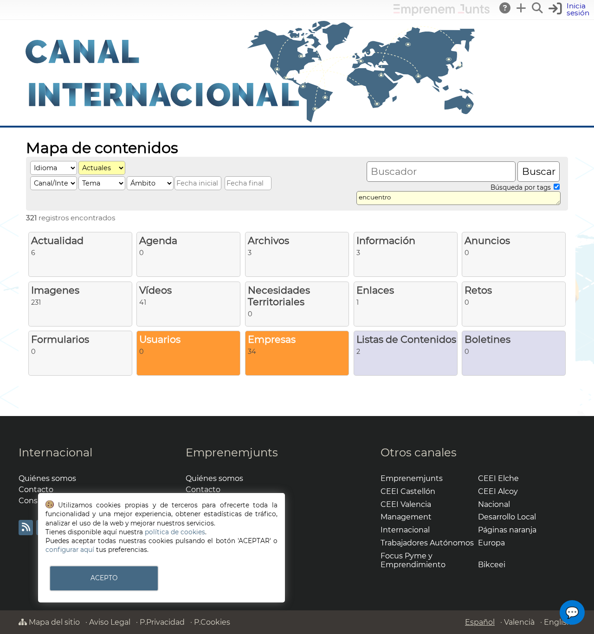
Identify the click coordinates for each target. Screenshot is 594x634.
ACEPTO (103, 578)
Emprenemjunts (232, 452)
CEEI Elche (498, 478)
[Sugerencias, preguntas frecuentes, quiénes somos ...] (505, 8)
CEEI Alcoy (498, 491)
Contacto (36, 489)
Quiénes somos (47, 478)
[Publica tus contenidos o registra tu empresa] (521, 8)
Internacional (55, 452)
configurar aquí (69, 549)
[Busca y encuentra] (537, 8)
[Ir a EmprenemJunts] (442, 13)
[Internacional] (251, 121)
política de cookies (175, 532)
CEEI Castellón (408, 491)
